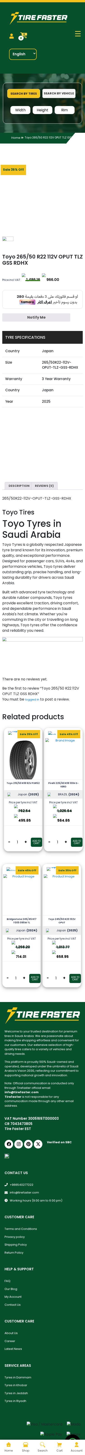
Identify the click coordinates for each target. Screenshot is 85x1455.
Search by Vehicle (59, 93)
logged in (32, 699)
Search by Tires (23, 93)
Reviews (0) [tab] (44, 486)
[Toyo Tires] (24, 241)
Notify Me (36, 317)
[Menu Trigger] (78, 33)
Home (15, 138)
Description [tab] (19, 486)
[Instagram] (18, 1144)
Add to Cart (36, 842)
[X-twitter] (38, 1144)
